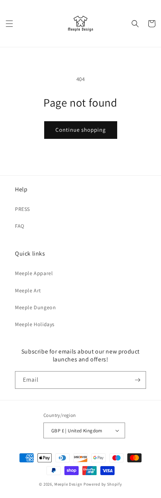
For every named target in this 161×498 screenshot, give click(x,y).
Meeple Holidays (35, 324)
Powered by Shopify (102, 484)
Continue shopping (80, 129)
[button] (9, 23)
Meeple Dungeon (35, 307)
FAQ (19, 226)
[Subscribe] (137, 380)
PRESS (22, 209)
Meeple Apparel (34, 273)
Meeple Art (28, 290)
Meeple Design (68, 484)
